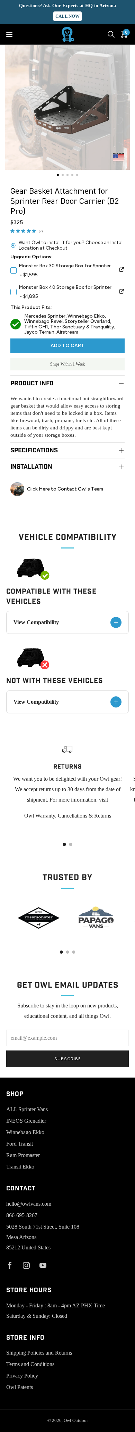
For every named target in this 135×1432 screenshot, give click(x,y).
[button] (58, 175)
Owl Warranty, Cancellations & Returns (67, 816)
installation (31, 467)
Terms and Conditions (30, 1364)
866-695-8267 (21, 1215)
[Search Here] (111, 34)
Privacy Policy (22, 1376)
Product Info (32, 383)
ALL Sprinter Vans (27, 1109)
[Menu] (9, 34)
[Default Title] (121, 270)
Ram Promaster (23, 1155)
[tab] (64, 844)
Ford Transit (19, 1144)
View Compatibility (66, 622)
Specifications (34, 450)
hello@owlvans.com (28, 1204)
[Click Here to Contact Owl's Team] (67, 489)
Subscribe (67, 1058)
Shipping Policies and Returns (39, 1353)
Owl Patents (19, 1387)
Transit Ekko (20, 1167)
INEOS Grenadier (26, 1121)
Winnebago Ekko (25, 1132)
